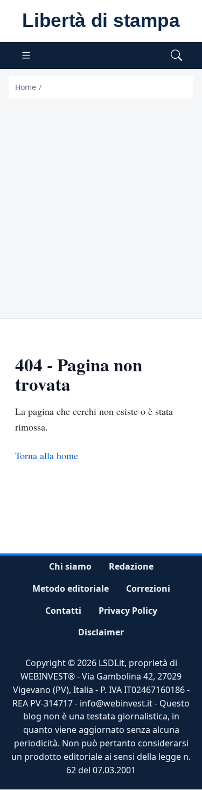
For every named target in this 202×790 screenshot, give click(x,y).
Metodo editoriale (70, 588)
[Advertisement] (101, 206)
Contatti (63, 610)
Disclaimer (101, 633)
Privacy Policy (128, 610)
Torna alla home (46, 455)
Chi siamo (70, 566)
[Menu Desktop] (26, 56)
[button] (176, 56)
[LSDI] (101, 21)
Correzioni (148, 588)
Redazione (131, 566)
